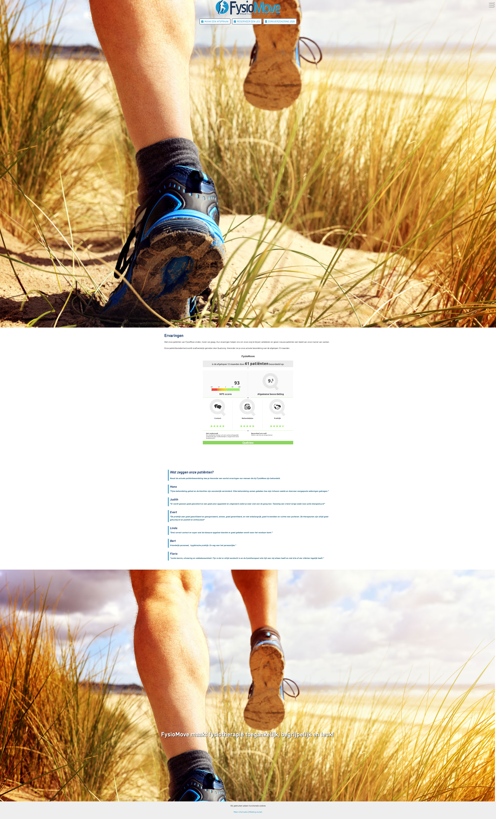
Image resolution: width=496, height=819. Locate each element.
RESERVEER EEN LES (248, 21)
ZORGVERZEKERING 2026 (281, 21)
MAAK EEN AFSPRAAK (216, 21)
